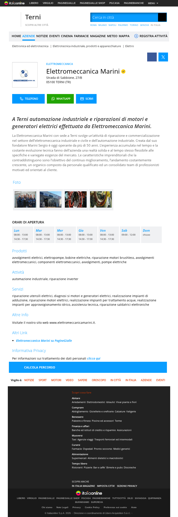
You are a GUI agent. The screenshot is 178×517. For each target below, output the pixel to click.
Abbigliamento (80, 411)
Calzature (120, 411)
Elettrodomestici (96, 402)
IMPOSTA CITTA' (106, 485)
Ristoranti (77, 467)
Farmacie (77, 448)
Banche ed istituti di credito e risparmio (94, 430)
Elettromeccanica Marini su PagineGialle (44, 341)
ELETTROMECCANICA (59, 64)
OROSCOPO (99, 380)
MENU (151, 3)
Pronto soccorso (103, 448)
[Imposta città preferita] (14, 17)
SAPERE (82, 380)
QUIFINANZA (154, 498)
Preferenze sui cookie (115, 507)
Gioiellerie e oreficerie (101, 411)
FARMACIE (81, 36)
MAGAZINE (98, 36)
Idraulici (110, 402)
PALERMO (123, 24)
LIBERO (33, 3)
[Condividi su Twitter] (163, 57)
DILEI (130, 498)
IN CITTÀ (115, 380)
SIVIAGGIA (140, 498)
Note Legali (62, 507)
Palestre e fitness (81, 420)
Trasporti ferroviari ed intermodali (113, 439)
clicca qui (93, 358)
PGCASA (114, 3)
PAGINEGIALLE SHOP (92, 3)
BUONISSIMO (82, 502)
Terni (33, 16)
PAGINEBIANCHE (134, 3)
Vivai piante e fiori (126, 402)
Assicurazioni (124, 430)
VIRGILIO (48, 3)
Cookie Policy (92, 507)
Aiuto (134, 507)
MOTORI (56, 380)
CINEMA (67, 36)
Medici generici (121, 448)
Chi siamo (47, 507)
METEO (112, 36)
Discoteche (130, 467)
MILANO (102, 24)
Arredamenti (79, 402)
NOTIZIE (42, 36)
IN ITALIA (155, 24)
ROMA (93, 24)
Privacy (77, 507)
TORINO (134, 24)
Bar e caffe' (99, 467)
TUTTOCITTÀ (119, 498)
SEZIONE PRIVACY (127, 485)
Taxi (74, 439)
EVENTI (54, 36)
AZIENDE (28, 36)
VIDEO (69, 380)
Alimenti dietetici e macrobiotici (105, 458)
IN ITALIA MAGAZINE (83, 485)
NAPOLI (112, 24)
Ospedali (88, 448)
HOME (16, 36)
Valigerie (131, 411)
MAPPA (124, 36)
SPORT (43, 380)
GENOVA (144, 24)
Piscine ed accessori (103, 420)
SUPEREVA (97, 502)
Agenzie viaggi (85, 439)
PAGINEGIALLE (67, 3)
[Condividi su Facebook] (152, 57)
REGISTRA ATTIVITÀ (153, 36)
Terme (118, 420)
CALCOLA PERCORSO (39, 367)
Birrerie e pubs (114, 467)
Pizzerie (88, 467)
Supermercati (79, 458)
